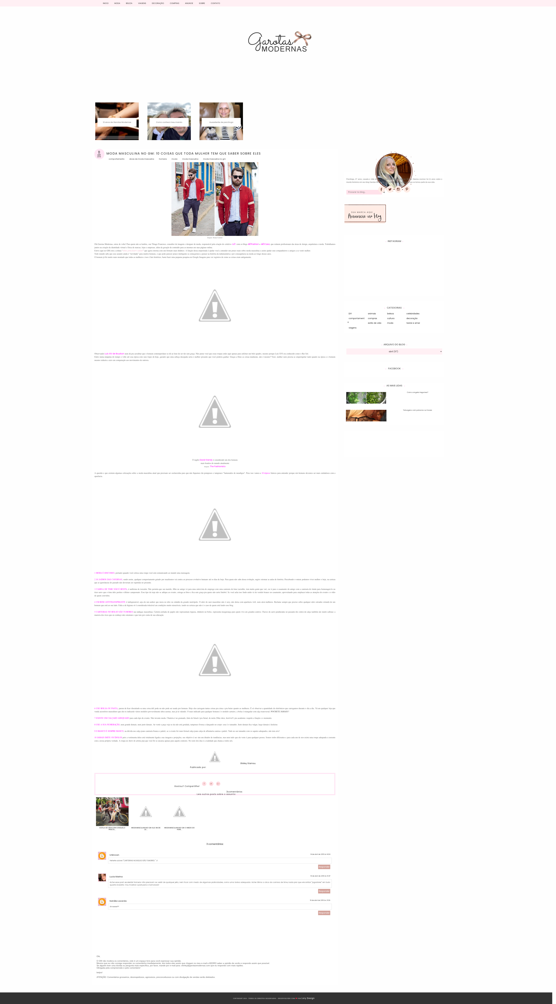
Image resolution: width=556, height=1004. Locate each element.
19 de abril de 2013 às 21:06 (320, 900)
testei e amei (413, 323)
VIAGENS (142, 3)
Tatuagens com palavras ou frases (417, 410)
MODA (117, 3)
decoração (412, 318)
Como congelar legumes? (417, 392)
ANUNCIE (189, 3)
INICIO (106, 3)
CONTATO (215, 3)
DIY (350, 313)
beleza (390, 313)
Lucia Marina (116, 876)
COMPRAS (174, 3)
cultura (390, 318)
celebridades (412, 313)
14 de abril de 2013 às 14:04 (320, 854)
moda (174, 159)
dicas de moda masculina (141, 159)
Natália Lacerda (118, 900)
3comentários (234, 791)
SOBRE (202, 3)
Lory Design (308, 998)
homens (163, 159)
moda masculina (190, 159)
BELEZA (129, 3)
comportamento (117, 159)
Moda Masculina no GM (214, 159)
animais (372, 313)
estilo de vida (374, 323)
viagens (352, 327)
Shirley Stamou (247, 763)
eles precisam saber (133, 250)
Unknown (114, 854)
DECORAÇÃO (158, 3)
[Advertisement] (278, 80)
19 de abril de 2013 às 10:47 (320, 876)
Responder (324, 866)
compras (372, 318)
